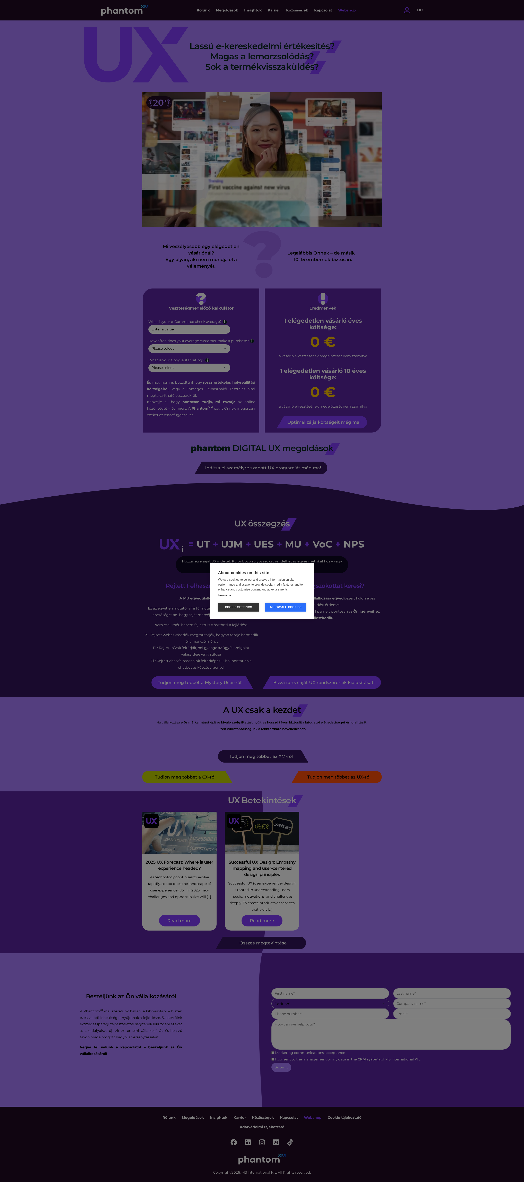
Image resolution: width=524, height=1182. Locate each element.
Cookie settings (238, 607)
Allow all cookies (285, 607)
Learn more (224, 595)
